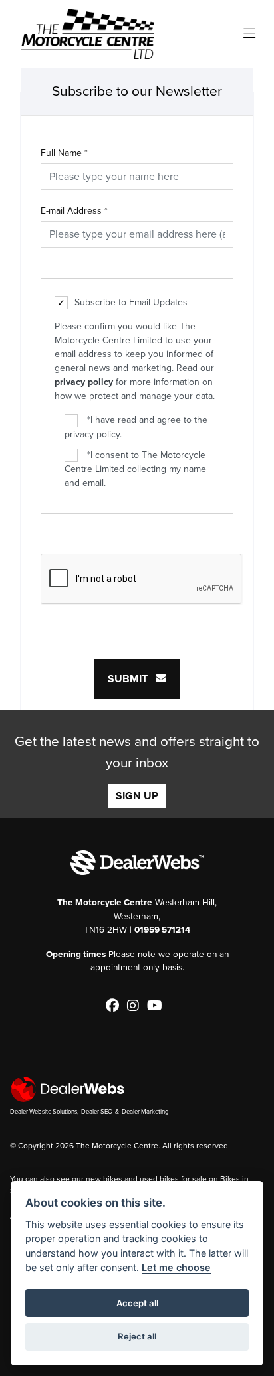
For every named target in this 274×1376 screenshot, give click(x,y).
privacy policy (84, 382)
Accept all (137, 1303)
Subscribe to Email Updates (131, 302)
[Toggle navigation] (249, 34)
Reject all (137, 1336)
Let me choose (176, 1267)
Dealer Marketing (145, 1112)
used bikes (159, 1179)
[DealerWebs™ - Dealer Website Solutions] (137, 1089)
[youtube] (158, 1006)
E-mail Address (74, 210)
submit (132, 679)
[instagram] (136, 1006)
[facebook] (115, 1006)
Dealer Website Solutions (43, 1112)
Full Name (64, 153)
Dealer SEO (96, 1112)
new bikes (104, 1179)
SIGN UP (137, 796)
